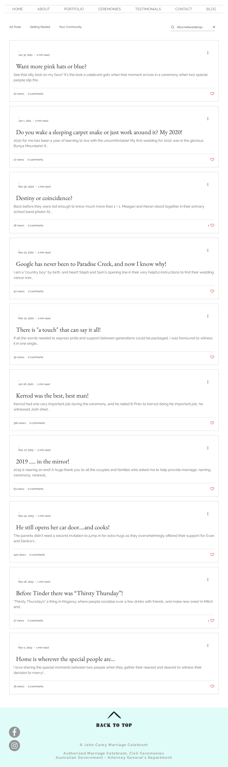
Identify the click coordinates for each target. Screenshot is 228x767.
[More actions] (209, 53)
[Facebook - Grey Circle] (14, 732)
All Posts (15, 27)
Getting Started (40, 27)
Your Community (70, 27)
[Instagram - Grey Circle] (14, 745)
